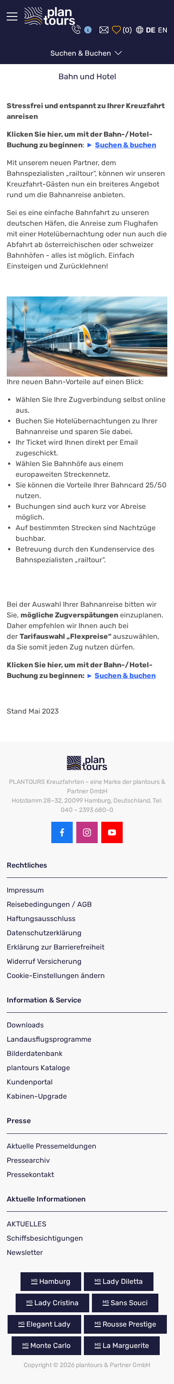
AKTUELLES (26, 1224)
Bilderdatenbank (34, 1053)
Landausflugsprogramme (49, 1039)
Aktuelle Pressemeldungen (51, 1146)
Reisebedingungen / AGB (49, 904)
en (162, 30)
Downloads (25, 1025)
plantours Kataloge (38, 1067)
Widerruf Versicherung (44, 961)
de (150, 30)
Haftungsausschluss (41, 918)
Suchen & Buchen (81, 53)
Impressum (25, 890)
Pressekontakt (30, 1174)
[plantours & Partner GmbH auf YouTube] (112, 832)
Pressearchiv (28, 1160)
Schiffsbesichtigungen (45, 1238)
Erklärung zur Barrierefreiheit (55, 947)
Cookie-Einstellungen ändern (56, 975)
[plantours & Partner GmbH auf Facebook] (62, 832)
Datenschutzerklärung (44, 933)
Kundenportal (30, 1082)
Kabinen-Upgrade (37, 1096)
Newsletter (25, 1252)
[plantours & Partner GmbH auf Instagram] (87, 832)
